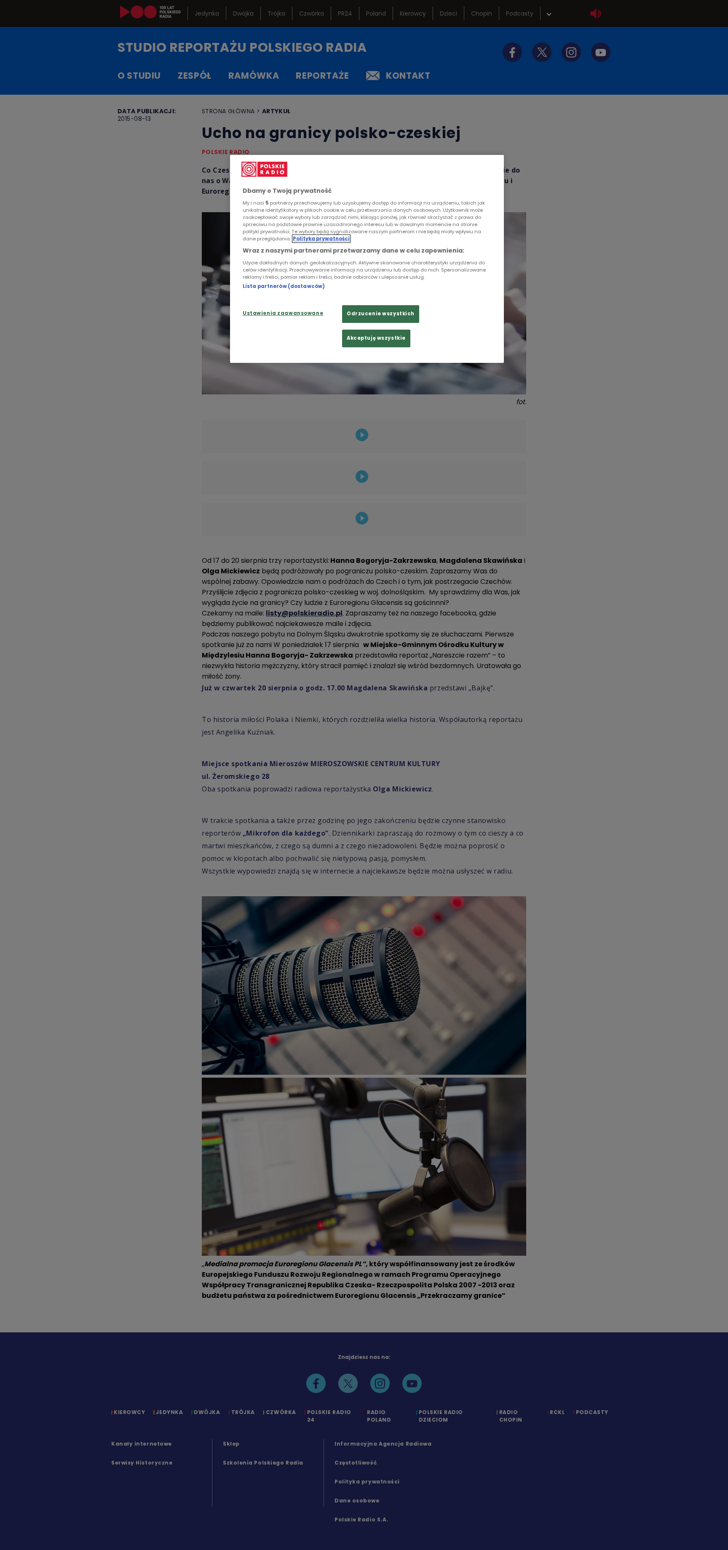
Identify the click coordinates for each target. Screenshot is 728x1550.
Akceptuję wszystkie (376, 338)
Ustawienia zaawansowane (283, 313)
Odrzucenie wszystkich (381, 313)
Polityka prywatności (321, 238)
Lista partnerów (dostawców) (284, 286)
